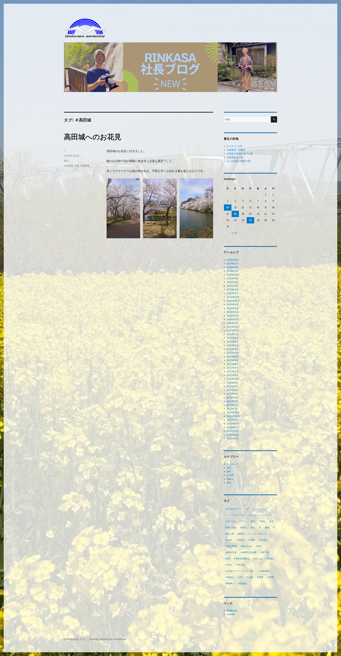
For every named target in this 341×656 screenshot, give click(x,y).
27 (250, 220)
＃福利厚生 (264, 570)
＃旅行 (258, 546)
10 (227, 207)
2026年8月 (233, 259)
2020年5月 (233, 431)
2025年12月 (233, 274)
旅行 (229, 471)
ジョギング (232, 464)
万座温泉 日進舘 (236, 149)
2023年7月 (232, 334)
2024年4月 (233, 311)
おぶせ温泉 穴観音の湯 (238, 161)
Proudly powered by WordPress (107, 639)
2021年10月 (233, 378)
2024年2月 (233, 319)
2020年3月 (233, 438)
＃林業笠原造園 (248, 552)
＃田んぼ (257, 558)
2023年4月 (233, 345)
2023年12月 (233, 326)
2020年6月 (233, 427)
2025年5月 (232, 285)
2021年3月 (232, 401)
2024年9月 (233, 304)
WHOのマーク (233, 508)
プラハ (243, 521)
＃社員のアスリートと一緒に (240, 570)
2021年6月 (232, 390)
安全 (253, 521)
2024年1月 (232, 323)
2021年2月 (232, 405)
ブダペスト (231, 521)
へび (246, 508)
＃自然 (249, 577)
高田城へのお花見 (92, 136)
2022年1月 (232, 375)
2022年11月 (233, 352)
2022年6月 (233, 364)
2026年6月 (233, 267)
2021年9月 (232, 382)
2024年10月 (233, 300)
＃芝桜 (259, 577)
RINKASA (232, 610)
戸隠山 (262, 521)
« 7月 (234, 233)
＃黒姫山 (242, 583)
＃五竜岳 (240, 539)
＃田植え (270, 558)
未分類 (230, 475)
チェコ (252, 515)
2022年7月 (232, 360)
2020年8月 (233, 423)
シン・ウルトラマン (235, 515)
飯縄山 (241, 533)
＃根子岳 (264, 552)
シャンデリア (259, 508)
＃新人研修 (231, 546)
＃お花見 (68, 165)
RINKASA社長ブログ (75, 639)
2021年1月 (232, 408)
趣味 (267, 527)
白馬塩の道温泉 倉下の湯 (240, 153)
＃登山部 (240, 564)
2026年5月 (232, 271)
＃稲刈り (229, 577)
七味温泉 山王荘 (235, 157)
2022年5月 (232, 367)
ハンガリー (265, 515)
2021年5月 (232, 393)
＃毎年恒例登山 (241, 558)
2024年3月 (233, 315)
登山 (229, 482)
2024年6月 (233, 308)
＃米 (240, 577)
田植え (230, 478)
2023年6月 (233, 338)
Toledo (231, 614)
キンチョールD (234, 146)
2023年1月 (232, 349)
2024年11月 (233, 297)
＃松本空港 (231, 552)
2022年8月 (233, 356)
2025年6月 (232, 282)
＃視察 (270, 577)
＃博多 (251, 539)
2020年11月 (233, 412)
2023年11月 (233, 330)
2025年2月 (232, 293)
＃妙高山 (263, 539)
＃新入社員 (246, 546)
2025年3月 (232, 289)
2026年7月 (232, 263)
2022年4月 (233, 371)
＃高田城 (84, 165)
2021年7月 (232, 386)
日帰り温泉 (231, 527)
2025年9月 (232, 278)
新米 (271, 521)
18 (235, 213)
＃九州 (228, 539)
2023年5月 (232, 341)
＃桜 (76, 165)
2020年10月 (233, 416)
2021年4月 (232, 397)
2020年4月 (233, 434)
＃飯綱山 (229, 583)
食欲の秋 (229, 533)
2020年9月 (233, 419)
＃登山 (228, 564)
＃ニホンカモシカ (257, 533)
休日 (66, 160)
